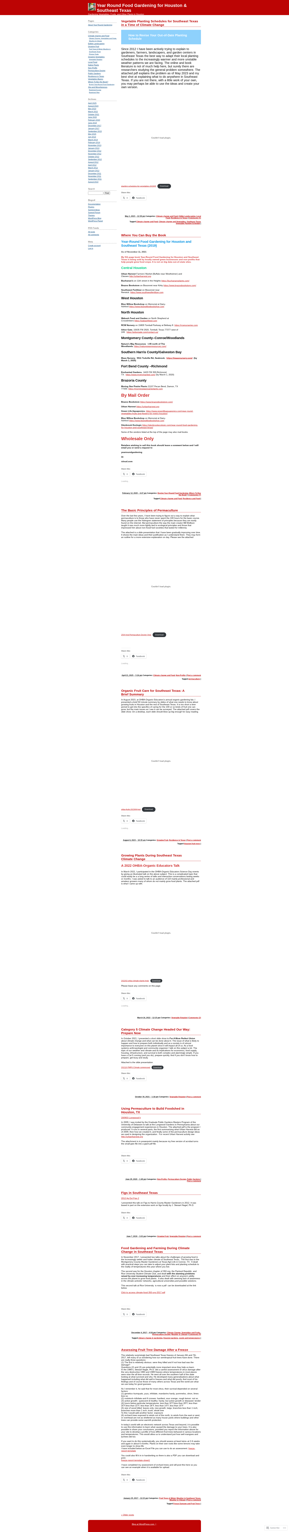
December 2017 (94, 126)
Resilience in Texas (179, 218)
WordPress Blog (94, 218)
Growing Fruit (162, 840)
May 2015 (92, 134)
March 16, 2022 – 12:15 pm (148, 1018)
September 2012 (95, 159)
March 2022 (93, 112)
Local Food (92, 62)
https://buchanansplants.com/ (175, 281)
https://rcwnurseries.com (186, 325)
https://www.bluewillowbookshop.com (146, 306)
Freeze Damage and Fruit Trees (186, 1504)
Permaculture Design (177, 1179)
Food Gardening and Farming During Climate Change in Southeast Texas (155, 1249)
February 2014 (94, 142)
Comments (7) (195, 495)
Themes (91, 215)
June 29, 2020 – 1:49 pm (135, 1179)
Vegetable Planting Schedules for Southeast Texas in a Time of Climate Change (159, 23)
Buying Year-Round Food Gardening (173, 493)
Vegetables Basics (95, 79)
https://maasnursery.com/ (179, 358)
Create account (94, 246)
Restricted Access (95, 90)
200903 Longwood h (131, 1117)
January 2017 (93, 128)
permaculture (194, 679)
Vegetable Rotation (179, 1018)
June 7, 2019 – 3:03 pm (136, 1236)
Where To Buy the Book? (98, 82)
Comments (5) (195, 1334)
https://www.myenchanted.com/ (140, 374)
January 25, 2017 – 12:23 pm (135, 1498)
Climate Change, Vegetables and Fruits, (183, 1333)
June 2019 (92, 123)
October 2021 (93, 114)
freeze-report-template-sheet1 (135, 1460)
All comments (93, 235)
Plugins (91, 207)
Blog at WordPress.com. (143, 1524)
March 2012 (93, 168)
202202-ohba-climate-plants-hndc (135, 981)
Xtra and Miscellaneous (97, 87)
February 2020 (94, 120)
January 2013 (93, 148)
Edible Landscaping (187, 216)
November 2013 (94, 145)
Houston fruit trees (192, 844)
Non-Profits (181, 675)
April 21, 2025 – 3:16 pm (132, 675)
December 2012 (94, 151)
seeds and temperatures (189, 1338)
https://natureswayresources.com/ (150, 346)
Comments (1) (195, 218)
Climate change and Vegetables (172, 222)
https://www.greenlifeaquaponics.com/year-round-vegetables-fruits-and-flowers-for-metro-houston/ (157, 412)
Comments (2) (195, 1018)
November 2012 (94, 154)
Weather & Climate (179, 1334)
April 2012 (92, 165)
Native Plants (93, 65)
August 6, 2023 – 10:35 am (134, 840)
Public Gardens (193, 1179)
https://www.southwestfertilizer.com (146, 292)
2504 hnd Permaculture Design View (136, 635)
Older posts (127, 1515)
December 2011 (94, 173)
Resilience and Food (191, 499)
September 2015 (95, 131)
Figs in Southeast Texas (139, 1192)
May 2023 (92, 109)
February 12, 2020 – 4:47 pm (134, 493)
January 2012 (93, 171)
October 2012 (93, 157)
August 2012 (93, 162)
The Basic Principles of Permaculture (149, 510)
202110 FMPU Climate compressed (135, 1067)
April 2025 (92, 103)
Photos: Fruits (94, 54)
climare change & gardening (150, 1338)
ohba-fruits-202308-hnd (131, 809)
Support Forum (94, 213)
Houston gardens (170, 1338)
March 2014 (93, 140)
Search (91, 189)
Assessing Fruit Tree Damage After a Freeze (154, 1349)
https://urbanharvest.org (147, 406)
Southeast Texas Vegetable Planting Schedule (188, 222)
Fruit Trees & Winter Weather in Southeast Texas (179, 1498)
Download (164, 186)
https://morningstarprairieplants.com (145, 389)
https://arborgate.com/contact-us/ (142, 332)
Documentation (94, 204)
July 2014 (92, 137)
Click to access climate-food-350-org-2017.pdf (143, 1292)
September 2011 (95, 179)
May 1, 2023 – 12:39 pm (135, 216)
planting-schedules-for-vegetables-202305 (138, 186)
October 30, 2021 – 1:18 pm (146, 1097)
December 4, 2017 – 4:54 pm (143, 1333)
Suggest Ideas (94, 210)
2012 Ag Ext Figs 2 (130, 1198)
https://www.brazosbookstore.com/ (179, 285)
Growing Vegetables (96, 57)
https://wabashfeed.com (145, 320)
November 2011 (94, 176)
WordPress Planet (95, 221)
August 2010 (93, 182)
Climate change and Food (167, 216)
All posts (91, 232)
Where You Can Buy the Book (143, 235)
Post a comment (194, 675)
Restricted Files (94, 92)
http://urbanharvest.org (140, 276)
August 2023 (93, 106)
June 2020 (92, 117)
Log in (90, 248)
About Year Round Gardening (100, 25)
